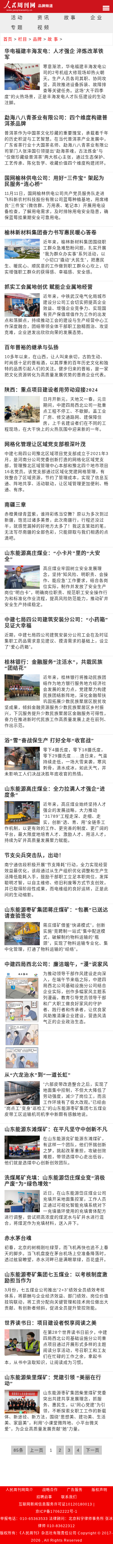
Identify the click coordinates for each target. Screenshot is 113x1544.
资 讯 (43, 17)
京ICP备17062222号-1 (56, 1511)
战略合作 (50, 1490)
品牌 (37, 39)
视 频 (43, 27)
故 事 (70, 17)
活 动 (17, 17)
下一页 (92, 1450)
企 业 (96, 17)
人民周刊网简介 (19, 1490)
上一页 (36, 1450)
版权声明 (99, 1490)
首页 (7, 39)
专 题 (17, 27)
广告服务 (75, 1490)
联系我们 (69, 1497)
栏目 (22, 39)
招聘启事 (44, 1497)
